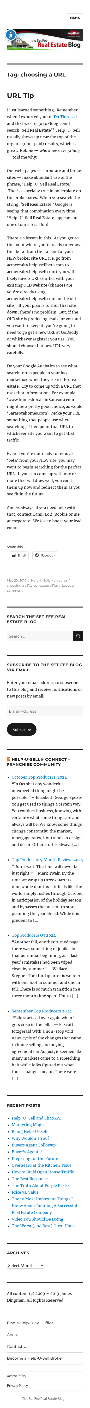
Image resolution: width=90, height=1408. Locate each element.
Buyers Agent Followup (34, 1145)
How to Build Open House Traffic (43, 1172)
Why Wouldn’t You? (30, 1138)
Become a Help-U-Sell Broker (35, 1358)
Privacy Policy (17, 1386)
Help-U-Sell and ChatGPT (36, 1118)
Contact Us (18, 1346)
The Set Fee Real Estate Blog (43, 1399)
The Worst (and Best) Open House (44, 1225)
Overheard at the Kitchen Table (42, 1165)
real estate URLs (45, 585)
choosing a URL (19, 585)
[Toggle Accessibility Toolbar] (11, 35)
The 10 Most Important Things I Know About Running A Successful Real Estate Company (44, 1206)
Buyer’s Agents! (27, 1151)
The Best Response (30, 1178)
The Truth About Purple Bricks (41, 1185)
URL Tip (20, 95)
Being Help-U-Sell (29, 1131)
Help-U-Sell (40, 580)
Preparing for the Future (35, 1158)
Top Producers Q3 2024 (34, 935)
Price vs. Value (25, 1192)
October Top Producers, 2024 (39, 777)
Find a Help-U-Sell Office (30, 1323)
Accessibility (16, 1376)
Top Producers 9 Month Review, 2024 (47, 859)
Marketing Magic (28, 1124)
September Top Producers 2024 (42, 1011)
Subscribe (21, 729)
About (13, 1334)
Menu (75, 17)
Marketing (59, 580)
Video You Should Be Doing (37, 1219)
